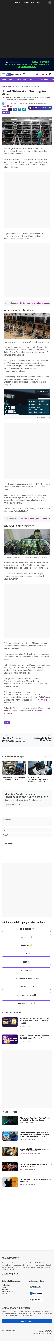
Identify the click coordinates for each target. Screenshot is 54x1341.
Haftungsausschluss (45, 1332)
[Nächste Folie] (49, 756)
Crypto (4, 106)
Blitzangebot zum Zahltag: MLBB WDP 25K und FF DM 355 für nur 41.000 (34, 1020)
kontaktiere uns (7, 1291)
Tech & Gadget (24, 1153)
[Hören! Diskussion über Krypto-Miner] (15, 109)
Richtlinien (48, 1330)
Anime (22, 1122)
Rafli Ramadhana (11, 104)
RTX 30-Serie (41, 700)
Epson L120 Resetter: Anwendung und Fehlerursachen (34, 1150)
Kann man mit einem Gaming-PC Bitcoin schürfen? (13, 778)
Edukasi (9, 106)
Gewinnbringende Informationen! (27, 64)
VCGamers (12, 1330)
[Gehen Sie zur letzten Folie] (45, 756)
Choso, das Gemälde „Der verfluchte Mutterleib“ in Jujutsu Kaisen (35, 1119)
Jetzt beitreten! (27, 1321)
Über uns (5, 1289)
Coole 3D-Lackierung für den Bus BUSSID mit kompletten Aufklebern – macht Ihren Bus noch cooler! (35, 1134)
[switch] (50, 74)
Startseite (5, 86)
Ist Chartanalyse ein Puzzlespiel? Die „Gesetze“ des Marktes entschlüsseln (40, 779)
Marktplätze (6, 1285)
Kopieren (6, 112)
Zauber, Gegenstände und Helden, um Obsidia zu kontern (36, 1165)
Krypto (11, 86)
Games (22, 1139)
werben (4, 1293)
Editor (4, 1287)
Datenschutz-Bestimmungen (42, 1333)
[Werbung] (27, 31)
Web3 (7, 723)
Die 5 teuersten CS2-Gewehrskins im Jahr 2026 (35, 1181)
